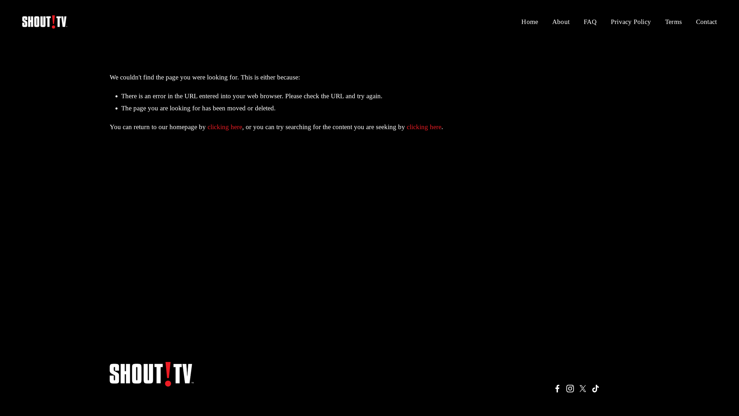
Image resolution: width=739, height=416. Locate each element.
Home (529, 21)
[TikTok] (595, 389)
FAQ (590, 21)
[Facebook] (557, 389)
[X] (583, 389)
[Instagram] (570, 389)
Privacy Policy (631, 21)
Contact (706, 21)
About (561, 21)
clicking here (225, 127)
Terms (673, 21)
